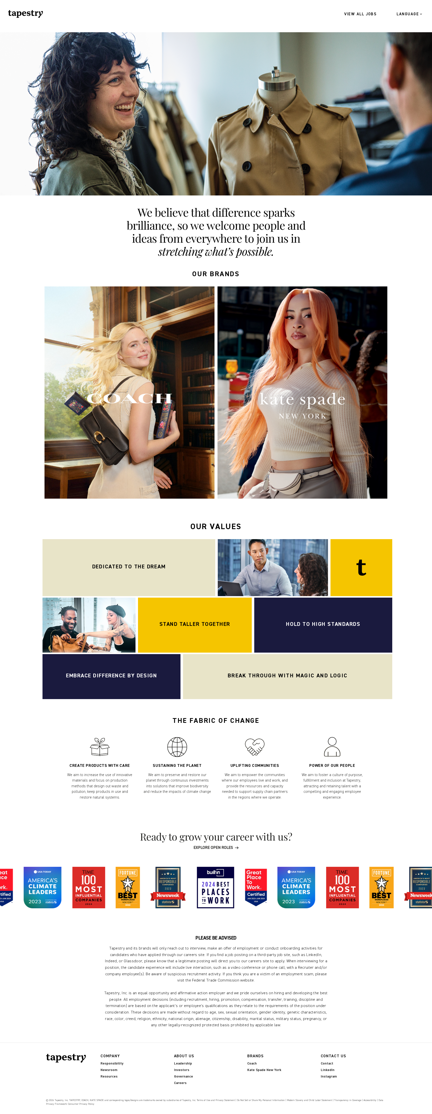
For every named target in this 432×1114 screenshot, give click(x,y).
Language (408, 14)
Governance (183, 1076)
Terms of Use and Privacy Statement (216, 1100)
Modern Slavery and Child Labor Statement (309, 1100)
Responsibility (112, 1063)
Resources (109, 1076)
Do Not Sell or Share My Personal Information (261, 1100)
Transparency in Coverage (347, 1100)
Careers (180, 1083)
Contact (327, 1063)
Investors (181, 1070)
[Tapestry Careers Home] (67, 1058)
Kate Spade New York (264, 1070)
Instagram (329, 1076)
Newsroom (108, 1070)
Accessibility (370, 1100)
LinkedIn (327, 1070)
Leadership (183, 1063)
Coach (252, 1063)
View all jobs (360, 14)
